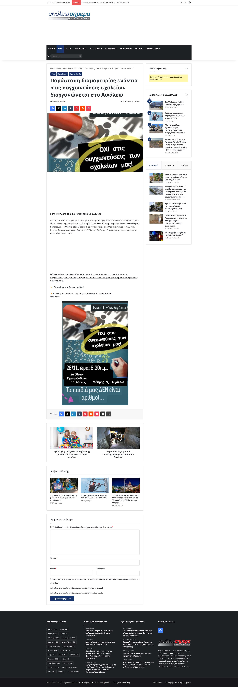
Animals (52, 629)
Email (53, 569)
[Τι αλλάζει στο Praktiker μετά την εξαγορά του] (156, 105)
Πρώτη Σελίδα (75, 74)
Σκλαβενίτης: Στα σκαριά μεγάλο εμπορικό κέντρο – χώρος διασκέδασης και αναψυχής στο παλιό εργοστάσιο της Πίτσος (176, 191)
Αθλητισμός (81, 48)
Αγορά (68, 48)
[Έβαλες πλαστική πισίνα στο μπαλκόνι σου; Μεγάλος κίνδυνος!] (156, 207)
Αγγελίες (52, 634)
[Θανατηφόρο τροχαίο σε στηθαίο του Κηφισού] (156, 236)
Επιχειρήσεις (67, 650)
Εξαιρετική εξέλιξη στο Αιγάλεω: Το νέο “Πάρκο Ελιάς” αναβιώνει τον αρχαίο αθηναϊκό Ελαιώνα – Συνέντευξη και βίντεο (176, 144)
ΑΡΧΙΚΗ (51, 48)
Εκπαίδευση (126, 48)
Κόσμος (66, 659)
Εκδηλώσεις (111, 48)
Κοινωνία (53, 659)
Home (54, 69)
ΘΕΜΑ (62, 655)
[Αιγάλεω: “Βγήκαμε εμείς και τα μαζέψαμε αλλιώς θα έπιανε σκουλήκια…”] (64, 485)
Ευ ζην (51, 655)
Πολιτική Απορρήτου (183, 683)
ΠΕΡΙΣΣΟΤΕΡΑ (152, 48)
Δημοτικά (53, 642)
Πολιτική (67, 663)
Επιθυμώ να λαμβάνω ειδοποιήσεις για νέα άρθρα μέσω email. (77, 593)
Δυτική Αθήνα (68, 642)
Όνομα (53, 558)
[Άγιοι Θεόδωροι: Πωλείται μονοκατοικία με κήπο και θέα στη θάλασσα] (156, 178)
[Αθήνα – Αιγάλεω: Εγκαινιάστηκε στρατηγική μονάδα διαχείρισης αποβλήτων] (156, 128)
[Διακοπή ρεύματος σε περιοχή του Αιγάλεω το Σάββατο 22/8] (95, 485)
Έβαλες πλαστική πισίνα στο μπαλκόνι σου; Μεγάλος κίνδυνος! (175, 206)
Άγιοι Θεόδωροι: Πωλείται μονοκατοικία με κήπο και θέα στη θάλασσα (176, 177)
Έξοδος (64, 629)
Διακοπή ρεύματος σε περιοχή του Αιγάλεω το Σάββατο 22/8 (175, 115)
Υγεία (61, 671)
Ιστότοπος (101, 569)
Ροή (60, 48)
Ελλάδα (138, 48)
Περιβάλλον (54, 663)
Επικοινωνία (157, 683)
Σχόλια (185, 165)
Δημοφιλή (153, 165)
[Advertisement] (144, 25)
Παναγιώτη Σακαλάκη (121, 683)
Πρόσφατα (170, 165)
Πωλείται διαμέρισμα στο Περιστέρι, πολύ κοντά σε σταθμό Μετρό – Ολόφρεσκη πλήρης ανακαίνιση (176, 220)
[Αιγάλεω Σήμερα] (69, 15)
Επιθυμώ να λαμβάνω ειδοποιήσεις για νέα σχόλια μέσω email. (77, 588)
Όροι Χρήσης (169, 683)
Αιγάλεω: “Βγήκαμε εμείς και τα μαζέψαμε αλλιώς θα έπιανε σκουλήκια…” (63, 497)
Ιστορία (74, 655)
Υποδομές (74, 671)
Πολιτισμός (53, 667)
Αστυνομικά (96, 48)
